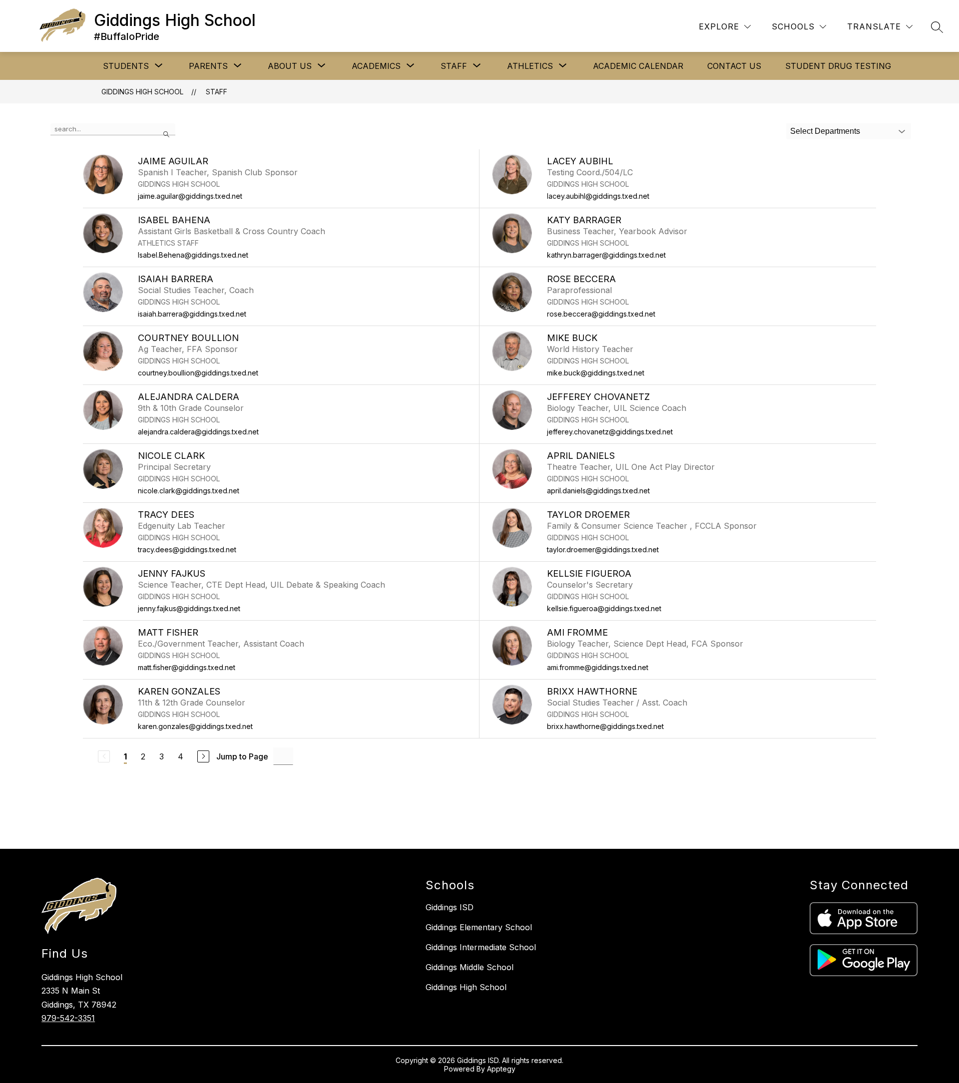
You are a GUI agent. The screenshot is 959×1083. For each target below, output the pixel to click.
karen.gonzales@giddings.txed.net (195, 726)
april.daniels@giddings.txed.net (598, 490)
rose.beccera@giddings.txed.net (601, 314)
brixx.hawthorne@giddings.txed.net (605, 726)
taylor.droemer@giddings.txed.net (603, 549)
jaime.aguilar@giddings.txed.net (190, 196)
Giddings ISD (450, 907)
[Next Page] (203, 756)
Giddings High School (142, 91)
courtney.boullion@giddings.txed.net (198, 372)
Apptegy (501, 1069)
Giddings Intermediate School (481, 947)
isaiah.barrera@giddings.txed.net (192, 314)
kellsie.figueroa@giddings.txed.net (604, 608)
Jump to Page (242, 756)
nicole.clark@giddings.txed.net (188, 490)
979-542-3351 (68, 1018)
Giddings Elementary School (479, 927)
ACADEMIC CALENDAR (638, 66)
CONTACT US (734, 66)
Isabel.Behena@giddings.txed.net (193, 255)
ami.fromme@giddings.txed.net (597, 667)
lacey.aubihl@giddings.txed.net (598, 196)
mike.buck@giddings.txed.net (595, 372)
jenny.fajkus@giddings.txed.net (189, 608)
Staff (216, 91)
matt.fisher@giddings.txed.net (186, 667)
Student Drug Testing (838, 66)
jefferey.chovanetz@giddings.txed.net (610, 431)
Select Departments (825, 131)
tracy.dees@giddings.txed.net (187, 549)
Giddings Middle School (469, 967)
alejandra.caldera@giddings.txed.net (198, 431)
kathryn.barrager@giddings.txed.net (606, 255)
